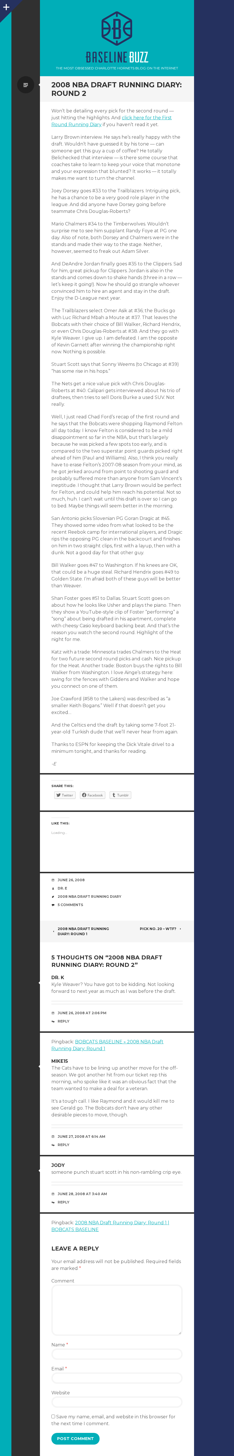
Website (60, 1392)
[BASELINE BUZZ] (117, 28)
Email (59, 1369)
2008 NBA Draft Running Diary (89, 896)
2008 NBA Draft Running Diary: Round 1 (83, 931)
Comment (62, 1281)
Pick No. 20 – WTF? (158, 929)
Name (59, 1345)
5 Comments (70, 905)
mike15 (59, 1061)
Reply (63, 1021)
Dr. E (62, 888)
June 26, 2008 (71, 880)
